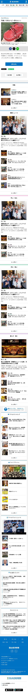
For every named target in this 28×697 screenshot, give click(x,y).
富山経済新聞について (6, 656)
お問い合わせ (4, 662)
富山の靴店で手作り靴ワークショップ (8, 43)
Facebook (12, 651)
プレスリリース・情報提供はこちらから (10, 658)
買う (17, 5)
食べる (7, 5)
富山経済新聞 (14, 2)
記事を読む (14, 64)
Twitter (15, 651)
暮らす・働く (21, 5)
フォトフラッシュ (5, 17)
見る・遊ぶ (12, 5)
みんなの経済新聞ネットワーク (14, 678)
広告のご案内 (4, 664)
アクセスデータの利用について (8, 660)
